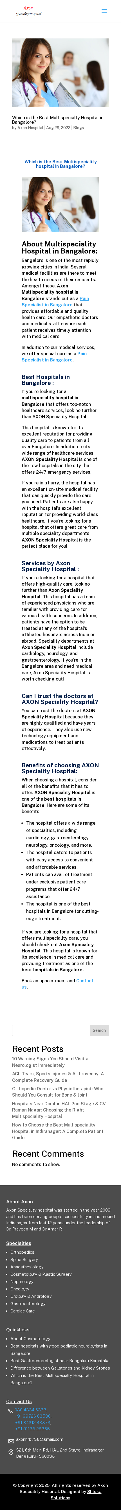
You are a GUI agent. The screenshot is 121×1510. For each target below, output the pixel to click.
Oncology (19, 1288)
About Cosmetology (30, 1338)
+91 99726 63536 (33, 1416)
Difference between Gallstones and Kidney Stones (60, 1368)
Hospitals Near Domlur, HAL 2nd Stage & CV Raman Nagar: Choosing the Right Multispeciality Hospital (59, 1110)
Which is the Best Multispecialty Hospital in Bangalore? (58, 120)
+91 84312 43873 (32, 1422)
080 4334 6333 (30, 1409)
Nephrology (21, 1281)
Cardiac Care (22, 1310)
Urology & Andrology (31, 1296)
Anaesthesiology (27, 1266)
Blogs (78, 127)
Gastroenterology (28, 1303)
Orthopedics (22, 1252)
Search (99, 1030)
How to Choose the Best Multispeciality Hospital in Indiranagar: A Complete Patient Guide (58, 1131)
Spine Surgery (24, 1259)
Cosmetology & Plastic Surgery (41, 1274)
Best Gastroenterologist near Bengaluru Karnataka (59, 1360)
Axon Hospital (30, 127)
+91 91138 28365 (32, 1428)
